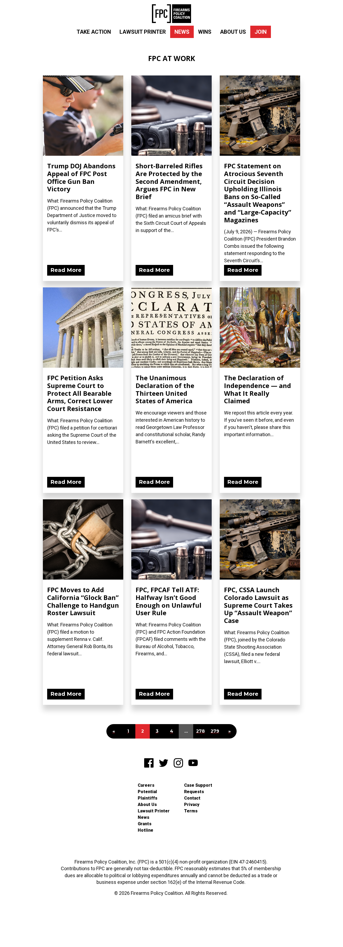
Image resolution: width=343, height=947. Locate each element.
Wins (204, 32)
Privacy (191, 804)
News (181, 32)
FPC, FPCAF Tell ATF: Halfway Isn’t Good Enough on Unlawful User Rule (169, 601)
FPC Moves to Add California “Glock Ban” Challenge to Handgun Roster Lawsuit (83, 601)
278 (200, 731)
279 (215, 731)
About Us (233, 32)
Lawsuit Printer (143, 32)
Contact (192, 798)
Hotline (145, 830)
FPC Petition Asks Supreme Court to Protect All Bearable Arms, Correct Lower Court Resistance (80, 393)
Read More (65, 270)
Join (261, 32)
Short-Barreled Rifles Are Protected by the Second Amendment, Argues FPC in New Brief (169, 181)
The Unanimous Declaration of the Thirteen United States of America (165, 389)
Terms (190, 810)
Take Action (94, 32)
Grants (144, 823)
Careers (146, 785)
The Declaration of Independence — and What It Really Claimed (257, 389)
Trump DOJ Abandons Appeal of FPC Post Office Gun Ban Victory (81, 177)
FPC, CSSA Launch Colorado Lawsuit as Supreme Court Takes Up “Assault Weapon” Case (258, 605)
